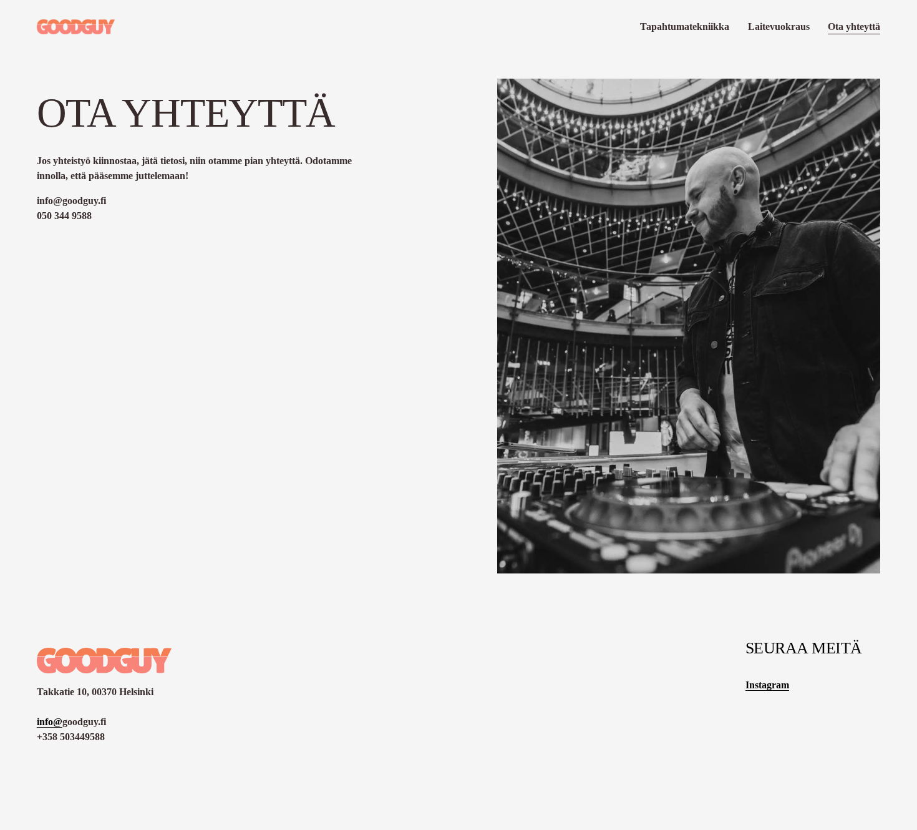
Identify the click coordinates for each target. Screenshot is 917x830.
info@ (49, 721)
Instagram (767, 685)
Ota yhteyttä (854, 26)
